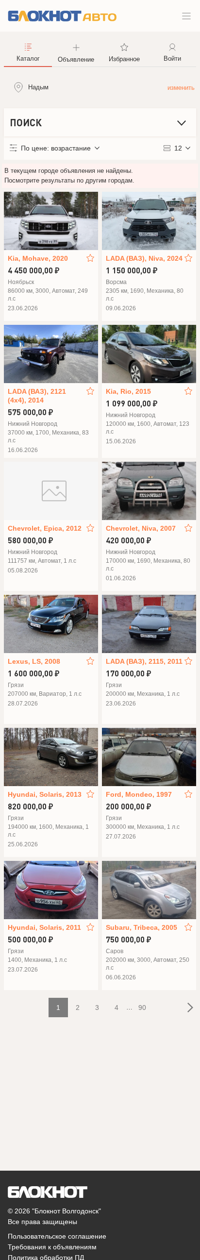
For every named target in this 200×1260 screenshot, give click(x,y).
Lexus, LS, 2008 (34, 661)
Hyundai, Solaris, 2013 (45, 794)
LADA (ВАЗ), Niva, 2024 (144, 258)
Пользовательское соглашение (57, 1236)
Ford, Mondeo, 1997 (139, 794)
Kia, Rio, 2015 (128, 391)
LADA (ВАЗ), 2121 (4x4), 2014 (37, 395)
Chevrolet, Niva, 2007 (141, 528)
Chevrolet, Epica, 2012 (45, 528)
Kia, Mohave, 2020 (38, 258)
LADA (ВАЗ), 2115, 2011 (144, 661)
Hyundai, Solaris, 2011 (44, 927)
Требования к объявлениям (52, 1247)
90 (142, 1007)
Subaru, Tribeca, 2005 (141, 927)
